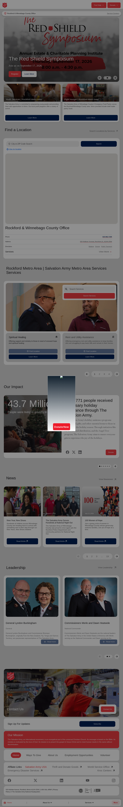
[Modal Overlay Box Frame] (61, 403)
